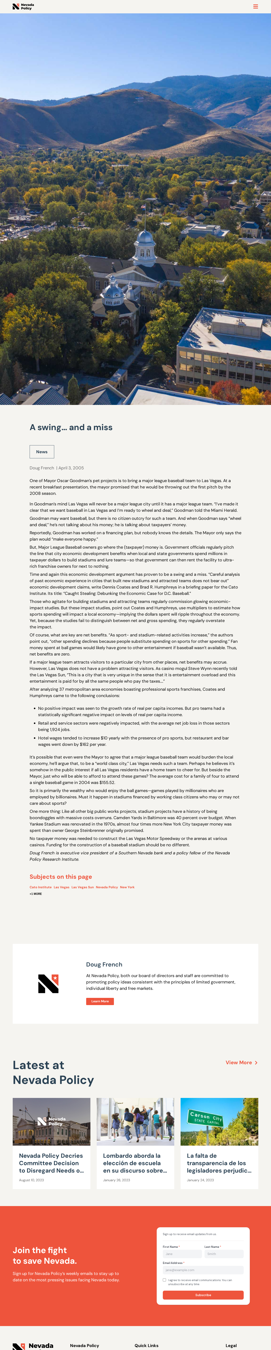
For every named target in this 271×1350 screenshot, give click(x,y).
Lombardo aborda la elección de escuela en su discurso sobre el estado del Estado (133, 1167)
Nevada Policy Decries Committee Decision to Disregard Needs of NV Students (51, 1167)
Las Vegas (61, 887)
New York (127, 887)
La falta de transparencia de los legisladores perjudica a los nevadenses (219, 1167)
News (42, 452)
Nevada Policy (107, 887)
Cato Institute (41, 887)
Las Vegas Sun (83, 887)
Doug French (42, 468)
